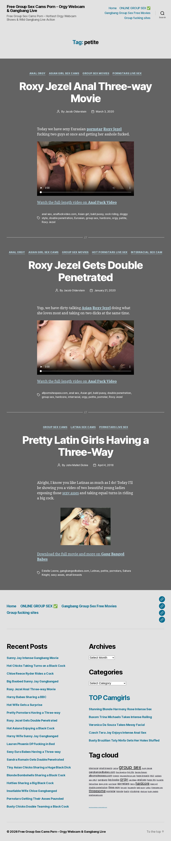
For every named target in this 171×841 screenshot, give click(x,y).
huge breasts (142, 775)
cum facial (113, 784)
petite (122, 218)
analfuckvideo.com (64, 214)
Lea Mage (133, 780)
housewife (132, 788)
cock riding (111, 214)
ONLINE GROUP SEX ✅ (134, 8)
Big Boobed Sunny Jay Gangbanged (32, 681)
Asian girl (83, 214)
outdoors (158, 776)
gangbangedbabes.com (74, 570)
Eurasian (79, 218)
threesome (97, 791)
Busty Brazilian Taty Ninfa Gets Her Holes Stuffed (124, 740)
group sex (92, 218)
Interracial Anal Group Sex (103, 807)
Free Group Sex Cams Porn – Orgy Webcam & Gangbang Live (62, 831)
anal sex (47, 214)
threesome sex (157, 788)
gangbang (102, 780)
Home (113, 8)
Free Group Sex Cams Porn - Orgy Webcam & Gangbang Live (46, 9)
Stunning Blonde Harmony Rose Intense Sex (120, 709)
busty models (153, 791)
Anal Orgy (37, 73)
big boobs (113, 779)
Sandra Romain (141, 772)
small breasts (74, 574)
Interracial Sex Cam (146, 252)
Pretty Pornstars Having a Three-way (33, 712)
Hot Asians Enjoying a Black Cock (30, 728)
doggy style (103, 784)
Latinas (95, 570)
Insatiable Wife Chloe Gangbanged (32, 791)
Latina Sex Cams (83, 427)
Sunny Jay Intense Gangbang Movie (32, 658)
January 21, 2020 (105, 290)
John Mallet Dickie (77, 465)
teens (132, 784)
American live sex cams (92, 807)
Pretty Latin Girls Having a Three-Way (85, 445)
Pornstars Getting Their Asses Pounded (35, 798)
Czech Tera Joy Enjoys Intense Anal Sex (117, 732)
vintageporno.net (97, 807)
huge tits (151, 780)
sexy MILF (93, 780)
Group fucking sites (137, 18)
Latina (115, 768)
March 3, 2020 (105, 111)
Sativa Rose (93, 784)
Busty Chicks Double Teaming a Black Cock (38, 806)
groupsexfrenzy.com (128, 776)
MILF (152, 776)
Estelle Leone (50, 570)
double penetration (61, 218)
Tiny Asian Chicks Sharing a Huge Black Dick (39, 767)
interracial (74, 397)
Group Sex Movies (95, 73)
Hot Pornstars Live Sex (110, 252)
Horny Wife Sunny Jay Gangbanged (32, 736)
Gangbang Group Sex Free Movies (127, 13)
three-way (114, 787)
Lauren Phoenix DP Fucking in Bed (31, 744)
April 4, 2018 (106, 465)
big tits (130, 772)
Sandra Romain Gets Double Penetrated (35, 759)
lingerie (116, 776)
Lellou (148, 788)
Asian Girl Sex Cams (64, 73)
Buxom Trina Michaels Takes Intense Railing (120, 717)
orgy (115, 218)
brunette (159, 780)
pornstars (115, 570)
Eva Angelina (121, 772)
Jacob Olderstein (76, 111)
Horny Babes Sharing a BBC (26, 697)
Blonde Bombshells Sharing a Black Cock (36, 775)
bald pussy (97, 214)
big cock (124, 788)
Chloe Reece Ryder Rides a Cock (30, 673)
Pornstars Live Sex (127, 73)
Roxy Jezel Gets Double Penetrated (85, 271)
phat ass (143, 791)
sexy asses (70, 493)
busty (126, 791)
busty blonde (147, 768)
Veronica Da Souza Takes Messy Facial (117, 725)
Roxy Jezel (48, 222)
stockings (135, 791)
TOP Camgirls (109, 698)
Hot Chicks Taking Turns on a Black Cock (36, 665)
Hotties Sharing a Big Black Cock (30, 783)
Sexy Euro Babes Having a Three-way (34, 751)
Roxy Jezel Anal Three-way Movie (85, 92)
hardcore (105, 218)
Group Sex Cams (55, 427)
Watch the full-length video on (77, 202)
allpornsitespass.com (55, 393)
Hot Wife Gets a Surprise (24, 705)
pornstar (102, 397)
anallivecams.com (96, 795)
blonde (119, 791)
